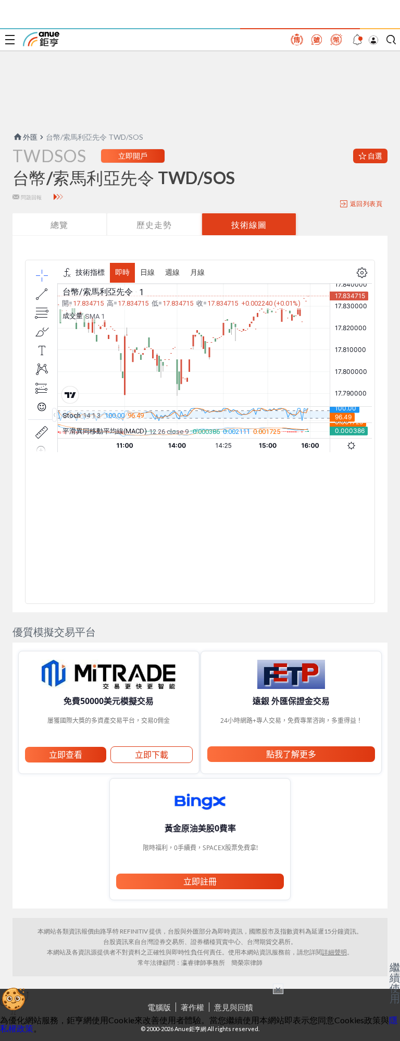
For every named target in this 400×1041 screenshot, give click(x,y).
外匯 (30, 136)
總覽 (59, 224)
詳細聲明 (334, 952)
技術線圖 (249, 224)
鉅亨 (41, 39)
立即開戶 (132, 155)
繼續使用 (395, 982)
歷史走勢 (154, 224)
